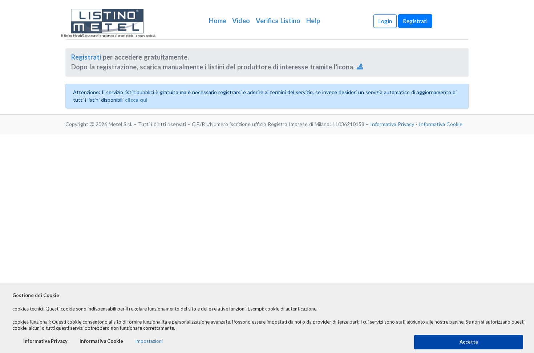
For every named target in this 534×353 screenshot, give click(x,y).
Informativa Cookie (440, 124)
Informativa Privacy (392, 124)
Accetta (469, 342)
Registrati (415, 21)
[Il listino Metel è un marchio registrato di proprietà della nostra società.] (115, 21)
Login (385, 21)
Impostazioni (149, 341)
